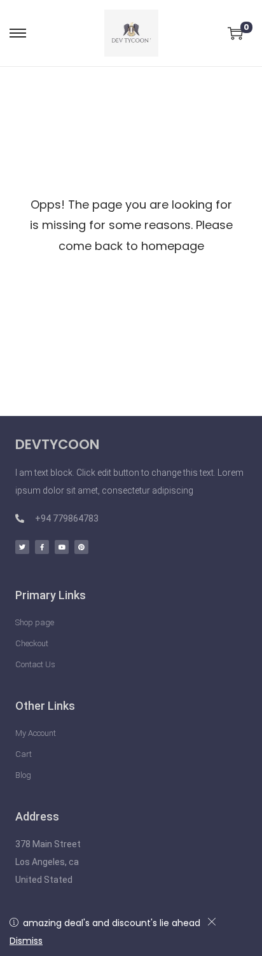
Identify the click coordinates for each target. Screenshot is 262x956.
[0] (235, 33)
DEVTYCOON (57, 444)
